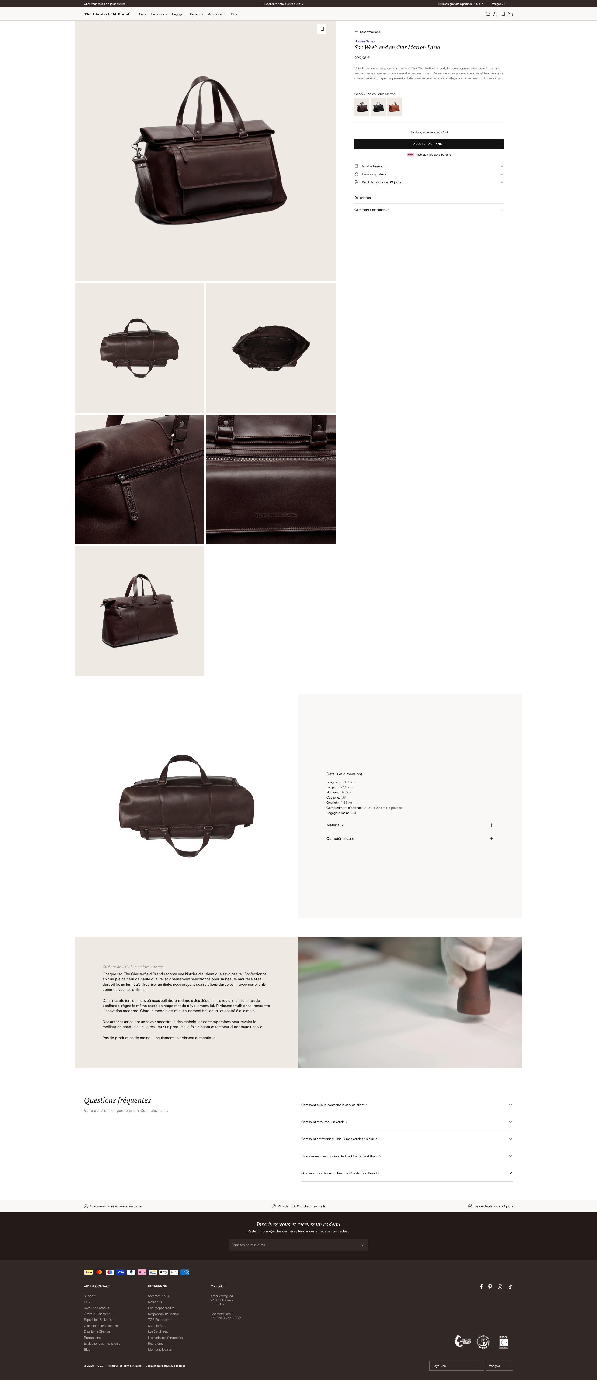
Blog (87, 1349)
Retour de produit (96, 1308)
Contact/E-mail (221, 1314)
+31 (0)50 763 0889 (226, 1318)
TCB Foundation (159, 1320)
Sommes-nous (158, 1296)
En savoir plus (494, 78)
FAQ (87, 1302)
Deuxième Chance (97, 1331)
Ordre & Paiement (97, 1314)
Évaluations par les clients (102, 1343)
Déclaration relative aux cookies (165, 1365)
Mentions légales (160, 1349)
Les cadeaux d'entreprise (165, 1337)
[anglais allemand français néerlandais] (499, 1366)
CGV (100, 1365)
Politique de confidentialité (124, 1365)
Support (89, 1296)
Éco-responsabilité (161, 1308)
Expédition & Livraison (99, 1320)
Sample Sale (156, 1326)
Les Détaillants (158, 1331)
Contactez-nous (153, 1110)
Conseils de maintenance (101, 1326)
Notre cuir (155, 1302)
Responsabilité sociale (163, 1314)
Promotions (92, 1337)
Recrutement (157, 1343)
